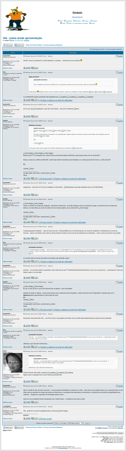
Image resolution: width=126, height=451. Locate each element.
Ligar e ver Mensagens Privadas (78, 23)
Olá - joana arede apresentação (22, 38)
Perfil (63, 23)
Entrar (93, 23)
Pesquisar (69, 21)
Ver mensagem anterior (97, 49)
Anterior (12, 40)
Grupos (86, 21)
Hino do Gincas (77, 17)
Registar (94, 21)
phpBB (59, 446)
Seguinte (26, 40)
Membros (78, 21)
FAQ (61, 21)
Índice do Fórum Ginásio (34, 45)
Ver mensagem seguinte (114, 49)
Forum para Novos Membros (53, 45)
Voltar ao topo (7, 68)
